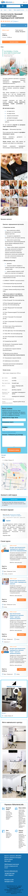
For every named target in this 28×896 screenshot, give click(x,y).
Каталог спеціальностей (11, 866)
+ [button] (3, 464)
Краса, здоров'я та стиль (19, 10)
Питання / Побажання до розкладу (12, 434)
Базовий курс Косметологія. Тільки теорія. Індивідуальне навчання (18, 582)
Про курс (3, 25)
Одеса (10, 10)
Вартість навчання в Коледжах (12, 857)
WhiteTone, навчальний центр (14, 686)
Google (25, 489)
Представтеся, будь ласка (10, 417)
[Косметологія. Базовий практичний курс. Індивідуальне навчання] (14, 62)
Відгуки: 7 (4, 713)
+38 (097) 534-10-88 (9, 873)
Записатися (21, 566)
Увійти (25, 6)
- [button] (3, 467)
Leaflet (18, 489)
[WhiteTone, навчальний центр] (14, 737)
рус (26, 2)
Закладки (22, 6)
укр (24, 2)
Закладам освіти (8, 881)
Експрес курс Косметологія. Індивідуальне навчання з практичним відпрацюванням (18, 549)
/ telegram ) (11, 875)
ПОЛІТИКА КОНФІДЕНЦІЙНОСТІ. (15, 888)
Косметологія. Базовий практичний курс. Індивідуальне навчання (12, 515)
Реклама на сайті (9, 879)
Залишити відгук (14, 499)
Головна (1, 10)
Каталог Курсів (8, 859)
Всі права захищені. (9, 889)
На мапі (3, 455)
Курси (5, 10)
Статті (6, 868)
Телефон (5, 427)
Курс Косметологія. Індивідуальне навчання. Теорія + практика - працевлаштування (17, 616)
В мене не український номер (9, 432)
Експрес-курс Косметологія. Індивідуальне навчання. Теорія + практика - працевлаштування (18, 651)
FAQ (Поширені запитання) (11, 864)
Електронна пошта (7, 422)
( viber (6, 875)
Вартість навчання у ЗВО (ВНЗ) (12, 855)
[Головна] (8, 2)
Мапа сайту (7, 861)
